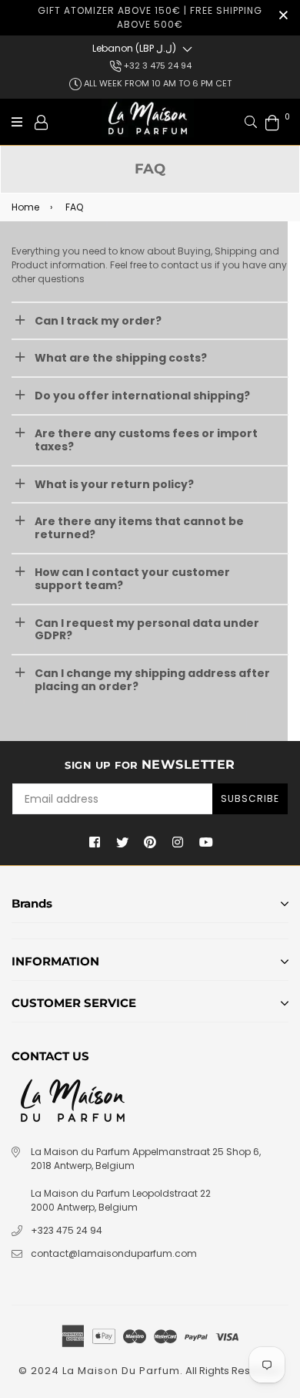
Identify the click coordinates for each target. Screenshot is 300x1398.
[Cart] (272, 121)
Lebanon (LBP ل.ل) (134, 48)
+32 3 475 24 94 (157, 65)
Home (25, 207)
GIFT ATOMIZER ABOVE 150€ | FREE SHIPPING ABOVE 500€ (150, 17)
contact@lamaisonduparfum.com (114, 1253)
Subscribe (250, 798)
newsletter (150, 764)
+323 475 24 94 (66, 1230)
